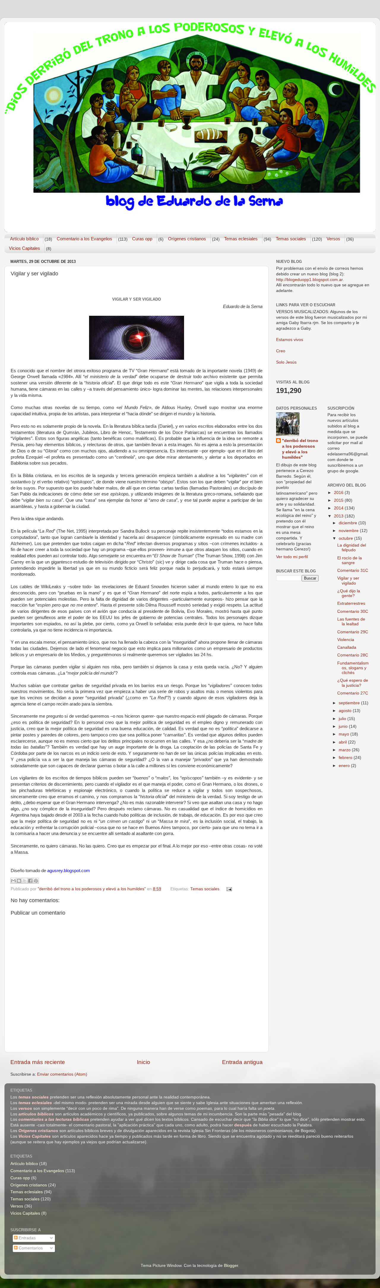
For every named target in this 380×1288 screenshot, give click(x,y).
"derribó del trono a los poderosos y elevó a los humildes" (300, 449)
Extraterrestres (351, 603)
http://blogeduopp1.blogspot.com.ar (309, 279)
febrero (346, 757)
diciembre (348, 523)
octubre (346, 538)
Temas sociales (291, 238)
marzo (345, 750)
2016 (339, 492)
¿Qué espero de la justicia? (352, 682)
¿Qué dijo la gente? (348, 593)
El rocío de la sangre (349, 560)
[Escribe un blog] (19, 881)
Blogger (231, 1265)
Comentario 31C (352, 570)
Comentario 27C (352, 693)
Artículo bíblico (24, 238)
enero (345, 765)
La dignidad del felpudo (351, 547)
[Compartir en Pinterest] (36, 881)
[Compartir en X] (25, 881)
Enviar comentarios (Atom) (62, 1074)
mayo (344, 734)
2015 (339, 500)
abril (343, 742)
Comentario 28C (352, 655)
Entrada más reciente (37, 1062)
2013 (339, 516)
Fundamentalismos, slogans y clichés (353, 668)
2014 (339, 508)
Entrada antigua (242, 1062)
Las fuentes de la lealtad (351, 621)
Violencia (345, 639)
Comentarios (30, 1248)
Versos (333, 238)
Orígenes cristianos (187, 238)
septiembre (350, 703)
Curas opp (142, 238)
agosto (346, 710)
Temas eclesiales (241, 238)
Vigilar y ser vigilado (348, 580)
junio (344, 726)
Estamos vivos (289, 339)
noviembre (349, 530)
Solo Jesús (286, 362)
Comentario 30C (352, 611)
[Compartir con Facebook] (30, 881)
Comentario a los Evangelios (84, 238)
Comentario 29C (352, 632)
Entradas (27, 1238)
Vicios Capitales (24, 248)
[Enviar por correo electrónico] (13, 881)
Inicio (143, 1062)
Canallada (346, 647)
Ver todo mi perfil (292, 557)
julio (343, 718)
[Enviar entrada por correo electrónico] (228, 889)
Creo (280, 351)
